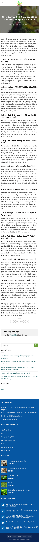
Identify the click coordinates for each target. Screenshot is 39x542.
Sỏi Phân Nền (5, 451)
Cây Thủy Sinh (6, 430)
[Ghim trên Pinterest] (24, 321)
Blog (19, 14)
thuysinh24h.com (12, 419)
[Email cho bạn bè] (21, 321)
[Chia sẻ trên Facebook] (14, 321)
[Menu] (2, 3)
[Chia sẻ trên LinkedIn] (27, 321)
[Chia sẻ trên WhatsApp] (11, 321)
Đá (2, 433)
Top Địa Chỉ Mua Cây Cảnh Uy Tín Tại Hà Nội (15, 373)
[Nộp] (36, 345)
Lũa (2, 444)
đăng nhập (13, 335)
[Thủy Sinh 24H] (19, 3)
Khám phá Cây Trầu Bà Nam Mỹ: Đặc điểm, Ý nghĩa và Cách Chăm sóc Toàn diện (18, 368)
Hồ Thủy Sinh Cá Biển (8, 440)
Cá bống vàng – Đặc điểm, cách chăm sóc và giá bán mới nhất (18, 363)
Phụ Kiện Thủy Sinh (7, 447)
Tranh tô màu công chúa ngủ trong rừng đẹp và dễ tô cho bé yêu (18, 357)
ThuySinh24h (27, 24)
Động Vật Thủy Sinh (7, 437)
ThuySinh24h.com (25, 539)
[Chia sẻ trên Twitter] (17, 321)
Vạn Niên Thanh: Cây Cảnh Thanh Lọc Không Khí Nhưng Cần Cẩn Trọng (19, 378)
